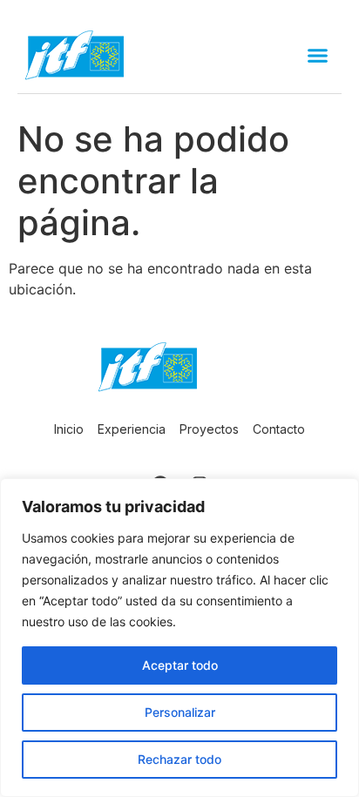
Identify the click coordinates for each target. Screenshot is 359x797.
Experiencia (132, 429)
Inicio (69, 429)
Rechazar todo (179, 759)
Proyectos (209, 429)
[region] (179, 637)
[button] (318, 55)
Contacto (279, 429)
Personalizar (180, 712)
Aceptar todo (180, 665)
